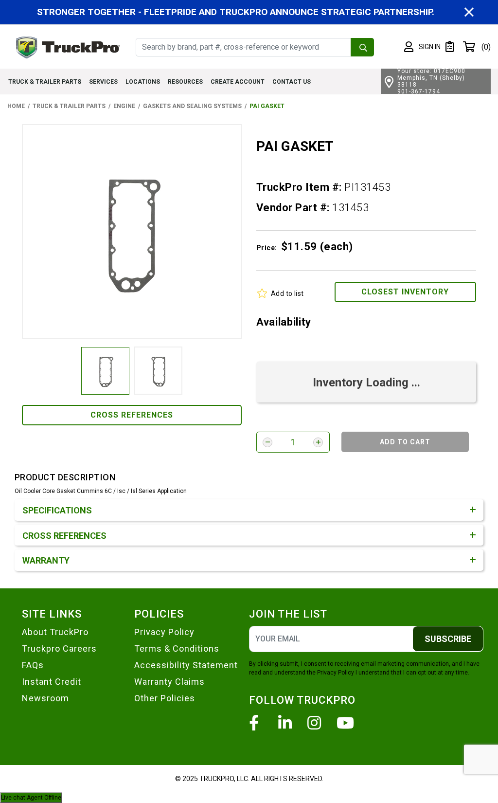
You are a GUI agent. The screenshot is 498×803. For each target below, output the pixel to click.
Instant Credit (51, 681)
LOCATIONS (142, 81)
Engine (124, 106)
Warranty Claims (169, 681)
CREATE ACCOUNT (238, 81)
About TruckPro (55, 632)
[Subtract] (267, 442)
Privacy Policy (164, 632)
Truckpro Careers (59, 648)
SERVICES (103, 81)
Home (16, 106)
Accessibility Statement (186, 665)
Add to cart (405, 442)
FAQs (33, 665)
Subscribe (448, 639)
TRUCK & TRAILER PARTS (44, 81)
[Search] (362, 47)
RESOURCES (185, 81)
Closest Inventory (405, 291)
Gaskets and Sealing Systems (192, 106)
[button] (422, 47)
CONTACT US (291, 81)
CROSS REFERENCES (131, 415)
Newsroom (45, 698)
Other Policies (164, 698)
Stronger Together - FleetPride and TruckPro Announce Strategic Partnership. (235, 12)
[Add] (318, 442)
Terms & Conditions (176, 648)
